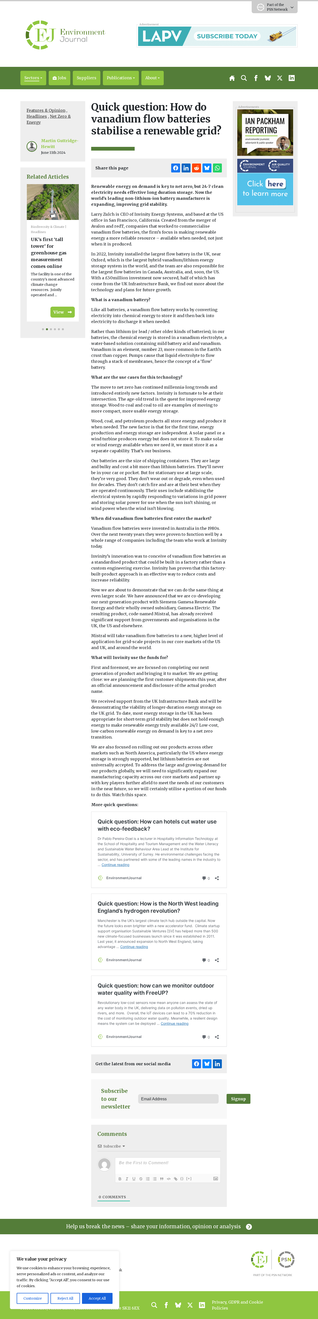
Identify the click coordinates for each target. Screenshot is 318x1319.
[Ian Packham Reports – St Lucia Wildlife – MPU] (265, 132)
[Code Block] (168, 1179)
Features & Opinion (46, 110)
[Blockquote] (161, 1179)
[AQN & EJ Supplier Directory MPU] (265, 181)
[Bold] (120, 1179)
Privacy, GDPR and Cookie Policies (237, 1305)
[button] (33, 78)
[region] (64, 1280)
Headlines (37, 116)
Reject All (65, 1298)
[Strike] (140, 1179)
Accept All (97, 1298)
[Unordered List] (154, 1179)
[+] (189, 1178)
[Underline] (133, 1179)
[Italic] (126, 1179)
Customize (32, 1298)
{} (182, 1178)
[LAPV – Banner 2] (217, 35)
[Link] (175, 1179)
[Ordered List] (147, 1179)
